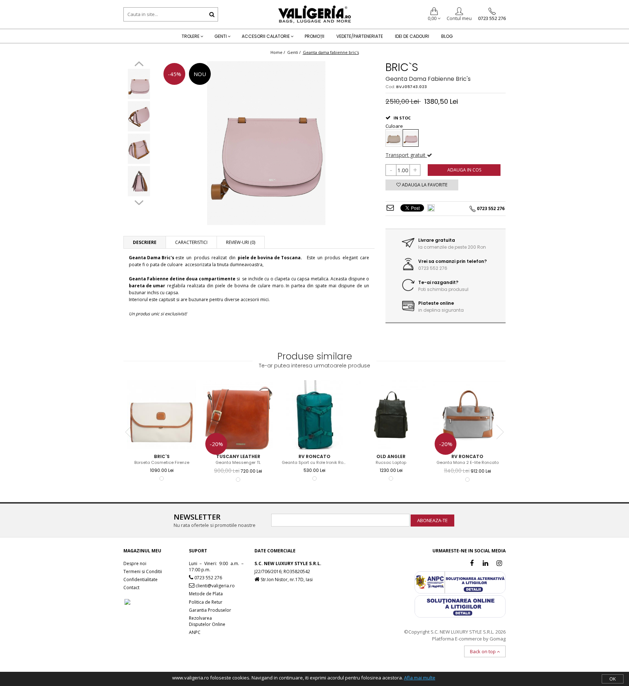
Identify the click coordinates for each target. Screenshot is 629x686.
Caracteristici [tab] (191, 242)
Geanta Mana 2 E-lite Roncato (467, 462)
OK (612, 678)
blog (447, 36)
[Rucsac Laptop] (391, 414)
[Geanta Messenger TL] (238, 414)
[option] (138, 84)
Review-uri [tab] (240, 242)
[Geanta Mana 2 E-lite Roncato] (467, 414)
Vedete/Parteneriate (359, 36)
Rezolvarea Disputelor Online (207, 621)
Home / (278, 52)
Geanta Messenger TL (238, 462)
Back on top (483, 651)
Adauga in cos (464, 170)
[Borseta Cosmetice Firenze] (161, 414)
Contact (131, 587)
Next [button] (139, 201)
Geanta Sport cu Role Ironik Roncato (315, 462)
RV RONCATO (314, 456)
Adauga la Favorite (424, 185)
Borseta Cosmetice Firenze (161, 462)
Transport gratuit (406, 154)
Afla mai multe (419, 677)
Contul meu (459, 18)
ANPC (195, 632)
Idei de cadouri (412, 36)
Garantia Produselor (210, 610)
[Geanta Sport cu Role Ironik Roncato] (314, 414)
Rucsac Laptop (391, 462)
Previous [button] (139, 64)
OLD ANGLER (391, 456)
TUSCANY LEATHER (238, 456)
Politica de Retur (205, 602)
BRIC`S (401, 67)
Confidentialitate (140, 579)
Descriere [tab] (145, 242)
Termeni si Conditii (142, 571)
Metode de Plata (206, 594)
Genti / (294, 52)
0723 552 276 (492, 18)
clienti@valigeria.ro (214, 586)
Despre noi (134, 563)
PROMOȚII (314, 36)
